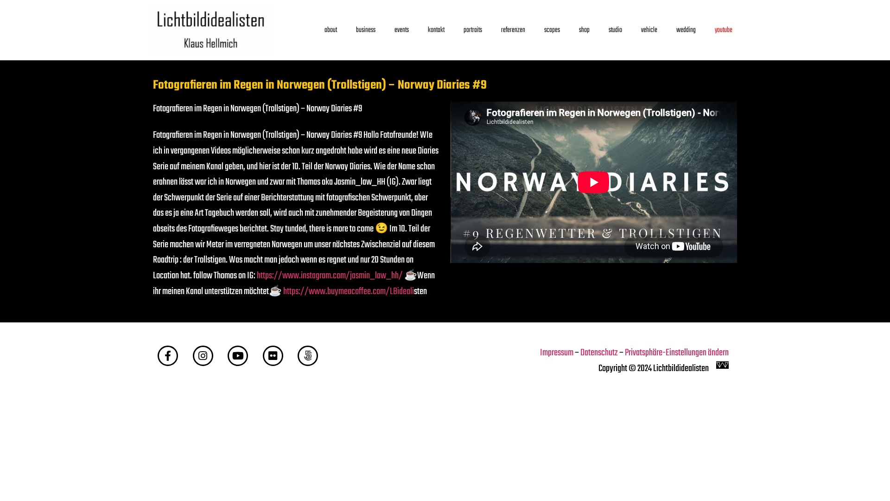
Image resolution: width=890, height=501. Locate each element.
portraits (473, 30)
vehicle (649, 30)
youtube (723, 30)
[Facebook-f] (168, 356)
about (330, 30)
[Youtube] (238, 356)
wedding (686, 30)
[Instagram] (203, 356)
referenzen (513, 30)
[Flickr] (273, 356)
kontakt (436, 30)
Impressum (556, 353)
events (401, 30)
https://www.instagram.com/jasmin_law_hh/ (330, 276)
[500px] (308, 356)
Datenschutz (599, 353)
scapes (552, 30)
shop (584, 30)
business (365, 30)
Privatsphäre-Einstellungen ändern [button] (677, 353)
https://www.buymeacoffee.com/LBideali (348, 291)
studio (615, 30)
